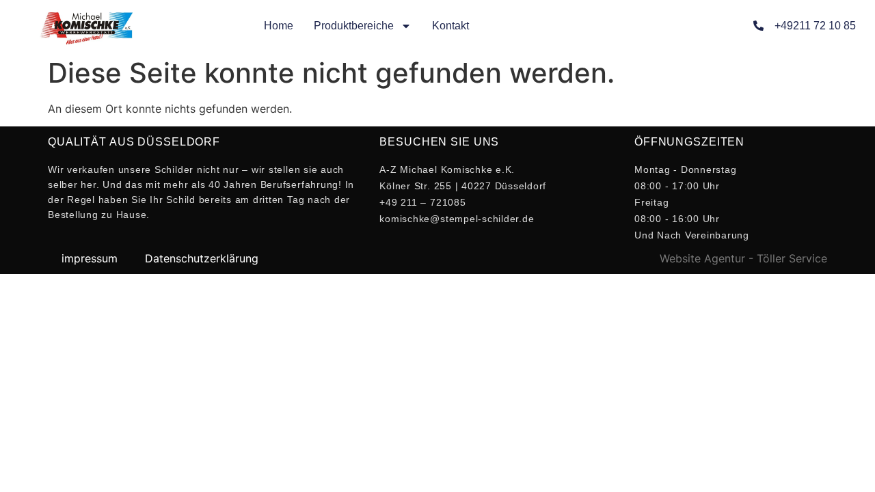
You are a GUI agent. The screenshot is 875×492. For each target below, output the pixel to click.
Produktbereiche (354, 25)
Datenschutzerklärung (201, 258)
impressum (90, 258)
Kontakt (450, 25)
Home (278, 25)
